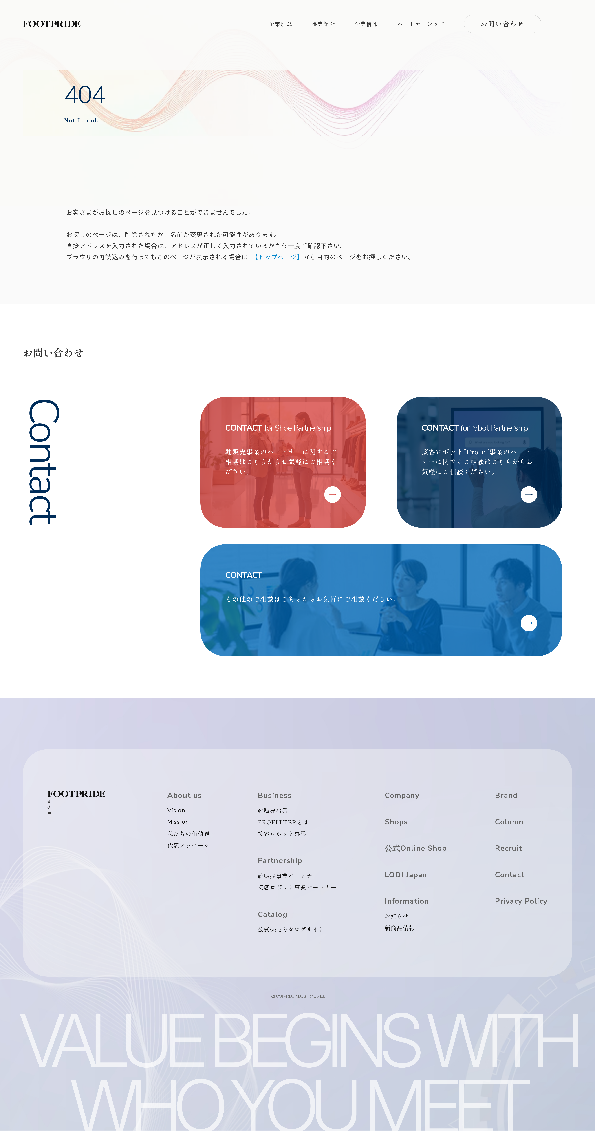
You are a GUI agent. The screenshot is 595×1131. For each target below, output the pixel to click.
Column (509, 822)
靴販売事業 (273, 810)
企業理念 (281, 24)
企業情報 (366, 24)
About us (184, 796)
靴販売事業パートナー (288, 876)
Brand (506, 796)
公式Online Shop (416, 848)
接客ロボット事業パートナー (297, 887)
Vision (176, 810)
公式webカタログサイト (291, 929)
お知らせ (397, 916)
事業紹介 (323, 24)
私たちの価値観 (188, 833)
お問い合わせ (503, 23)
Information (407, 901)
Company (402, 796)
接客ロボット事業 (282, 833)
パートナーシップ (421, 24)
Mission (178, 822)
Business (275, 796)
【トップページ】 (279, 256)
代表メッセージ (188, 845)
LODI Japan (406, 875)
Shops (396, 822)
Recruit (508, 848)
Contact (509, 875)
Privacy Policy (521, 901)
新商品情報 (400, 928)
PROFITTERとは (283, 822)
